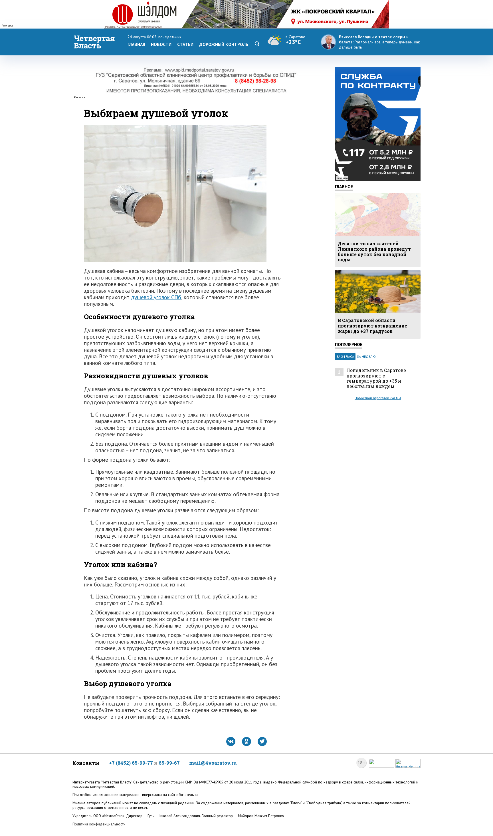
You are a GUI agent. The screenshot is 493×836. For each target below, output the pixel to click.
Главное (344, 186)
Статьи (185, 44)
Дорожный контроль (223, 44)
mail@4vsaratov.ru (213, 762)
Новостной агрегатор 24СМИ (378, 398)
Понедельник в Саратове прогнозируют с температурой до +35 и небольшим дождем (376, 378)
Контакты (86, 762)
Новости (161, 44)
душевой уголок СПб (156, 297)
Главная (136, 44)
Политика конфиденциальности (99, 824)
